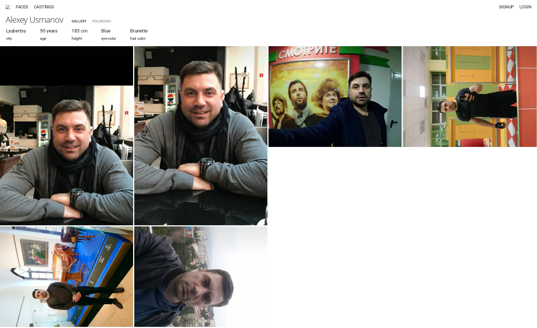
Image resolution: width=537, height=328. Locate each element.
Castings (44, 7)
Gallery (79, 21)
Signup (506, 7)
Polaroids (101, 21)
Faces (22, 7)
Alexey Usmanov (34, 19)
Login (525, 7)
